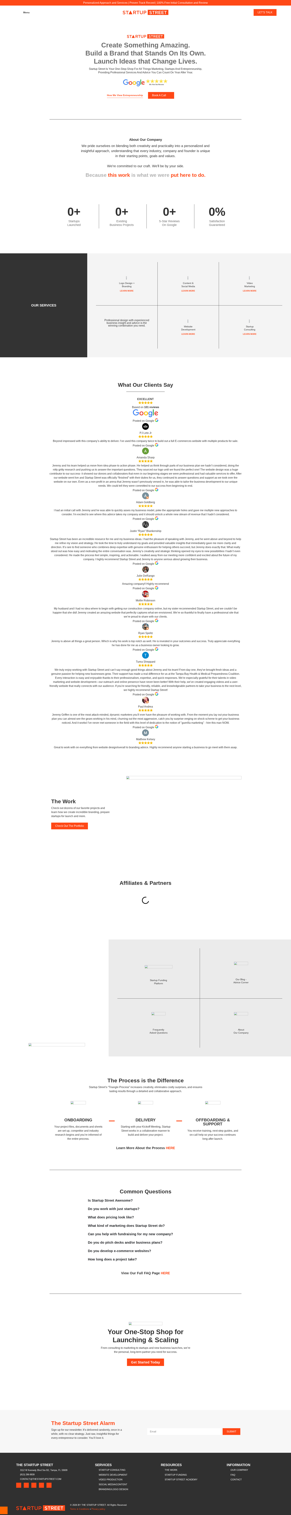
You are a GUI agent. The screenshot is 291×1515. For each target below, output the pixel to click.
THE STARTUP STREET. (94, 1505)
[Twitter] (26, 1485)
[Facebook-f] (18, 1485)
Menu (26, 12)
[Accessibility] (4, 1510)
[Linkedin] (49, 1485)
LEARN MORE (127, 291)
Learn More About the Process (145, 1148)
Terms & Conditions (79, 1509)
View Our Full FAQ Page (145, 1273)
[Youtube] (41, 1485)
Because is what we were (145, 175)
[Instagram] (33, 1485)
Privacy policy (98, 1509)
